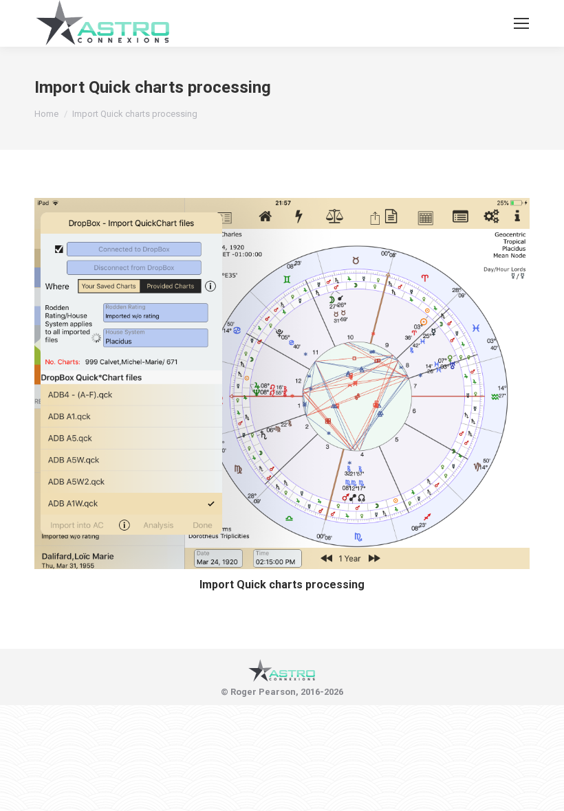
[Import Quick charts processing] (282, 383)
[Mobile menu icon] (521, 23)
